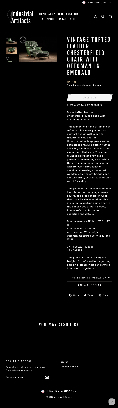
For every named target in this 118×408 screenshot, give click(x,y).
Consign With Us (69, 366)
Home (42, 13)
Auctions (72, 13)
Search (64, 362)
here (91, 268)
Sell (73, 19)
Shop (51, 13)
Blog (60, 13)
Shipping (48, 19)
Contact (62, 19)
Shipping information (89, 277)
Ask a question (89, 285)
